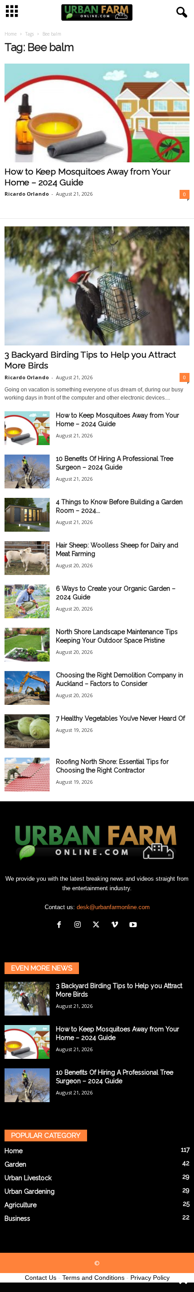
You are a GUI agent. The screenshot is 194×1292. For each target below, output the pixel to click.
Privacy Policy (150, 1277)
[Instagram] (79, 925)
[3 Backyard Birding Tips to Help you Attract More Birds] (97, 286)
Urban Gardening (30, 1191)
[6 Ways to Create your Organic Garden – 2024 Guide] (27, 601)
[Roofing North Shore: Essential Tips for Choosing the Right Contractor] (27, 774)
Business (17, 1218)
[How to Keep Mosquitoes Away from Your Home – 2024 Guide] (97, 113)
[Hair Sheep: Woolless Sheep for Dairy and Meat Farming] (27, 558)
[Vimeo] (116, 925)
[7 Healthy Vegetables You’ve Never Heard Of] (27, 731)
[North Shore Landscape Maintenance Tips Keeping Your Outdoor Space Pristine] (27, 645)
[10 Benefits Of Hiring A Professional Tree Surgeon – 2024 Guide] (27, 471)
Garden (15, 1164)
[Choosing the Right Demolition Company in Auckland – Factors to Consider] (27, 688)
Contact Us (40, 1277)
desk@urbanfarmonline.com (113, 907)
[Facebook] (61, 925)
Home (11, 34)
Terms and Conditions (93, 1277)
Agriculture (21, 1205)
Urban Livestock (28, 1178)
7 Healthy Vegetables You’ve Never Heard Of (120, 718)
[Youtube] (134, 925)
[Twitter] (98, 925)
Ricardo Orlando (27, 193)
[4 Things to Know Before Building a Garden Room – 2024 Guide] (27, 515)
